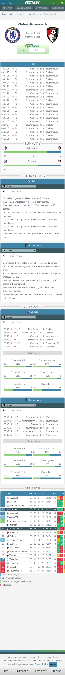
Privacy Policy (41, 664)
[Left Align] (3, 2)
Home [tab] (11, 191)
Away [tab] (19, 191)
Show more (32, 353)
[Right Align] (10, 2)
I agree (53, 664)
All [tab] (4, 191)
